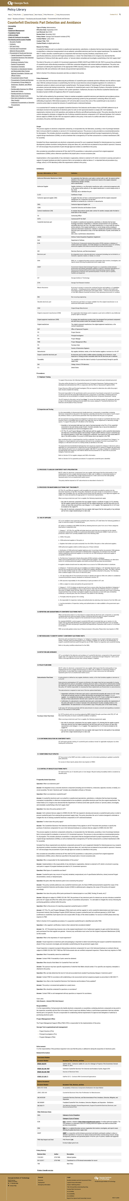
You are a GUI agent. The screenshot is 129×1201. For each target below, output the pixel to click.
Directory (40, 1180)
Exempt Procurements (18, 64)
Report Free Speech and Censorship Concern (79, 1198)
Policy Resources (49, 14)
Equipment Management (16, 30)
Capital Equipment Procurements (21, 55)
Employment (41, 1182)
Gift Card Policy (14, 46)
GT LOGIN (116, 1197)
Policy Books (17, 14)
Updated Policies (28, 14)
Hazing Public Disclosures (74, 1189)
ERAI (64, 1128)
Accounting (12, 26)
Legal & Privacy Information (74, 1182)
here (85, 399)
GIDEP (64, 1133)
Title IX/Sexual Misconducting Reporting (77, 1187)
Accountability (71, 1193)
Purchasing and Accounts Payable (36, 18)
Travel (10, 107)
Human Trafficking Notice (73, 1184)
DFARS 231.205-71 (42, 1076)
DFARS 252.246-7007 (43, 1069)
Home (9, 18)
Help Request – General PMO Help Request (50, 1001)
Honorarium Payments (18, 66)
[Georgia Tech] (103, 1178)
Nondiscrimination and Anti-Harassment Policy (79, 1180)
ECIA (64, 1122)
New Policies (38, 14)
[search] (120, 15)
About (10, 14)
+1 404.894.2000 (14, 1183)
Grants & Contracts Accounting (18, 37)
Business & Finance (18, 18)
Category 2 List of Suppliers (71, 1115)
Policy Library (17, 9)
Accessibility (70, 1191)
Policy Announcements (63, 14)
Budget (10, 28)
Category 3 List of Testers (71, 1118)
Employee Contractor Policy (19, 62)
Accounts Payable (15, 42)
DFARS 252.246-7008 (43, 1072)
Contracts (13, 44)
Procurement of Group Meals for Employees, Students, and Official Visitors (21, 85)
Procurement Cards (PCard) (19, 78)
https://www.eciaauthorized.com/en (89, 1122)
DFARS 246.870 (41, 1064)
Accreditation (70, 1196)
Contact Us (113, 14)
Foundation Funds (14, 33)
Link (72, 1139)
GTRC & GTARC (13, 35)
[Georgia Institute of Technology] (18, 2)
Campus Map (13, 1185)
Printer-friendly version (45, 1170)
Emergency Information (44, 1184)
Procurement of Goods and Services (59, 18)
